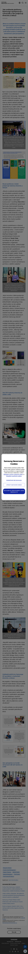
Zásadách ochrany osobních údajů (13, 474)
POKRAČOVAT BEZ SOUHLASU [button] (14, 480)
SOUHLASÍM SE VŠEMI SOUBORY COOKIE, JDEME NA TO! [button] (14, 491)
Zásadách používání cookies (14, 476)
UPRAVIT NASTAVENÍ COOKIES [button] (14, 485)
